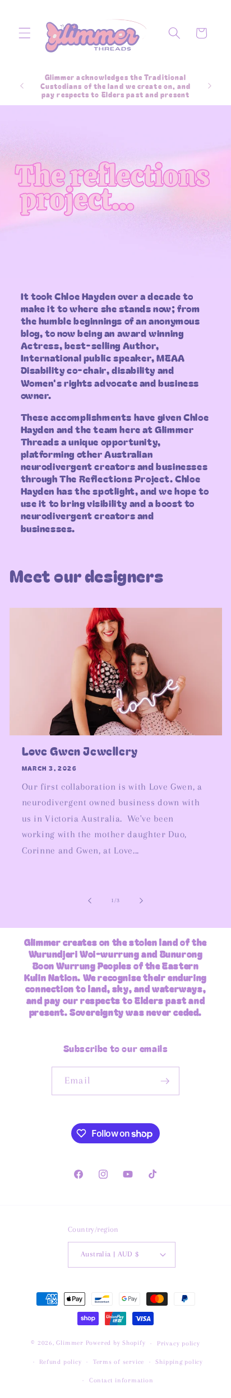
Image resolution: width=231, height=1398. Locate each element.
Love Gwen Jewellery (80, 751)
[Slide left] (89, 900)
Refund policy (60, 1362)
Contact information (121, 1380)
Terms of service (118, 1362)
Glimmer (69, 1343)
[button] (24, 33)
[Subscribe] (164, 1081)
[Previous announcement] (22, 85)
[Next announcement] (209, 85)
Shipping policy (179, 1362)
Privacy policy (178, 1343)
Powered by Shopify (116, 1343)
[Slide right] (141, 900)
